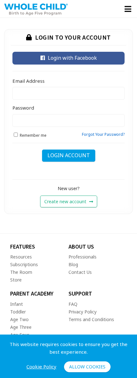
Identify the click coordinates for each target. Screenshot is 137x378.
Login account (68, 155)
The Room (21, 272)
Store (16, 280)
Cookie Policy (41, 366)
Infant (16, 304)
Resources (21, 257)
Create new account (66, 201)
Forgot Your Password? (103, 134)
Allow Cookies (87, 367)
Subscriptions (24, 264)
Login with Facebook (72, 57)
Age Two (19, 319)
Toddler (18, 312)
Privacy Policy (82, 312)
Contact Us (80, 272)
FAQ (72, 304)
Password (23, 107)
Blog (73, 264)
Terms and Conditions (91, 319)
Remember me (33, 135)
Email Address (28, 81)
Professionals (82, 257)
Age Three (21, 327)
